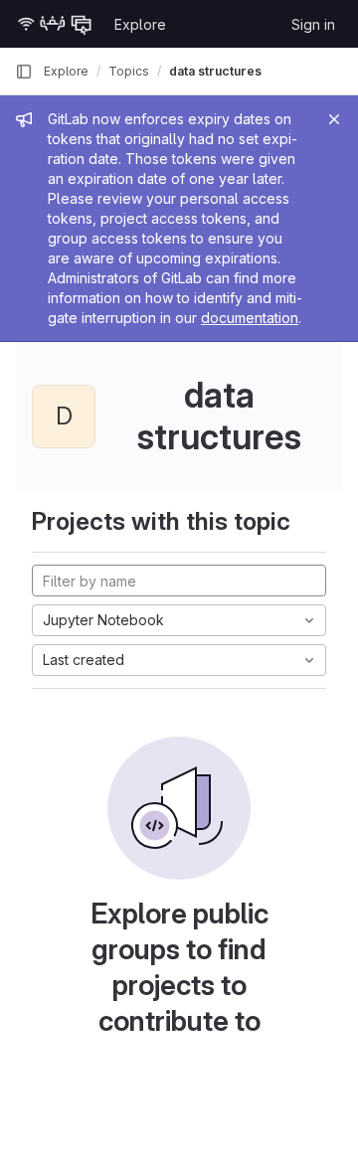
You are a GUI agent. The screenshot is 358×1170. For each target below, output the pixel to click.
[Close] (334, 119)
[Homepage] (54, 24)
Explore (140, 24)
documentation (249, 317)
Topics (128, 71)
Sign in (313, 24)
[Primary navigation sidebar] (24, 71)
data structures (215, 71)
